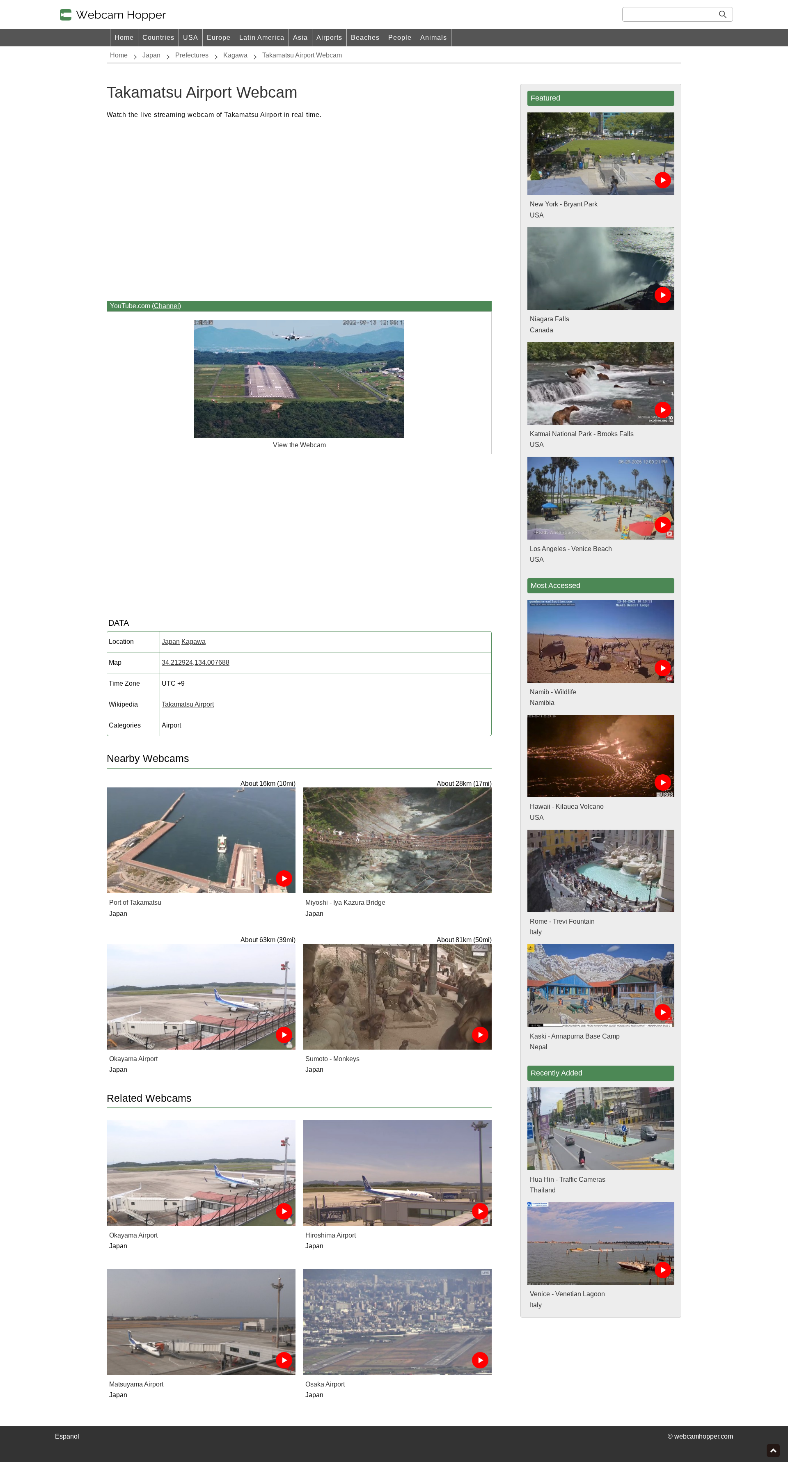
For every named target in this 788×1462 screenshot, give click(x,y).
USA (190, 37)
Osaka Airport (325, 1384)
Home (124, 37)
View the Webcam (299, 445)
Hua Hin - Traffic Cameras (567, 1179)
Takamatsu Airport (188, 704)
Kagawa (193, 641)
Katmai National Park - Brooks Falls (582, 433)
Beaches (365, 37)
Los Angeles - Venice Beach (571, 548)
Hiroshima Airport (330, 1235)
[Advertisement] (299, 210)
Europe (219, 37)
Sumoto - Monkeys (332, 1058)
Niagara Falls (549, 319)
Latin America (261, 37)
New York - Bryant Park (564, 204)
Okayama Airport (133, 1058)
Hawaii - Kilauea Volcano (567, 806)
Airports (329, 37)
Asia (300, 37)
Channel (166, 305)
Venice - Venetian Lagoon (567, 1293)
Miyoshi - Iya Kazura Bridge (345, 902)
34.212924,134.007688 (195, 662)
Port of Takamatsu (135, 902)
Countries (158, 37)
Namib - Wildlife (553, 692)
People (400, 37)
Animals (433, 37)
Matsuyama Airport (136, 1384)
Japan (171, 641)
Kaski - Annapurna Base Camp (575, 1036)
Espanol (67, 1436)
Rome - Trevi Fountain (562, 921)
